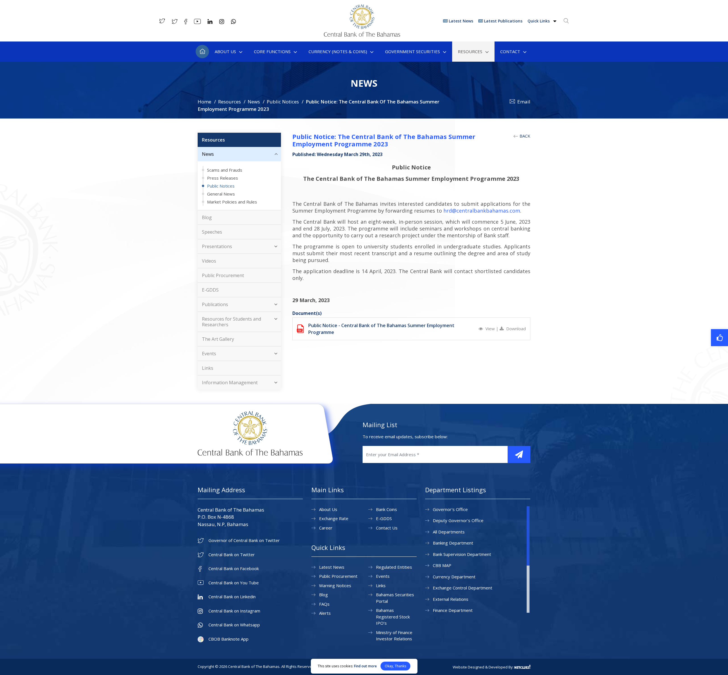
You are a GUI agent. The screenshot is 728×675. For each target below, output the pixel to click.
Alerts (325, 613)
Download (515, 328)
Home (202, 51)
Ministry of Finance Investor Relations (394, 636)
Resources (470, 51)
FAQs (324, 604)
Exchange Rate (333, 518)
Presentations (217, 246)
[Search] (566, 20)
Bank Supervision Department (462, 554)
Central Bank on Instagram (234, 611)
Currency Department (454, 577)
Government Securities (412, 51)
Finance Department (453, 610)
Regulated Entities (394, 567)
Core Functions (272, 51)
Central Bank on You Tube (233, 582)
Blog (207, 217)
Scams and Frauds (224, 170)
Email (523, 101)
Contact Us (387, 528)
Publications (215, 304)
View (490, 328)
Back (524, 136)
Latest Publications (502, 21)
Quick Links (539, 21)
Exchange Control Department (462, 588)
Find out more (365, 666)
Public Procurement (223, 275)
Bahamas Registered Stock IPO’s (393, 616)
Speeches (212, 232)
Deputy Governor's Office (458, 520)
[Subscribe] (519, 454)
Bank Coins (386, 509)
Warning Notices (335, 585)
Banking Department (453, 543)
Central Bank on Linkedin (232, 596)
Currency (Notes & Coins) (338, 51)
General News (221, 194)
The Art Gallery (218, 339)
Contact (510, 51)
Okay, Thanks (395, 666)
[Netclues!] (522, 667)
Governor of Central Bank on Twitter (244, 540)
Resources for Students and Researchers (231, 322)
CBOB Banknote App (228, 639)
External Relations (450, 599)
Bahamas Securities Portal (395, 598)
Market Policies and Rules (232, 202)
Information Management (230, 382)
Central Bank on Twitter (231, 554)
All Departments (449, 532)
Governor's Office (450, 509)
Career (325, 528)
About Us (225, 51)
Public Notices (283, 101)
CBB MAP (442, 565)
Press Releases (222, 178)
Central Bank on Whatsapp (234, 625)
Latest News (460, 21)
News (254, 101)
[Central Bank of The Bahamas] (362, 35)
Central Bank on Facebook (233, 568)
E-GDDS (210, 290)
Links (207, 368)
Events (209, 353)
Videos (209, 261)
